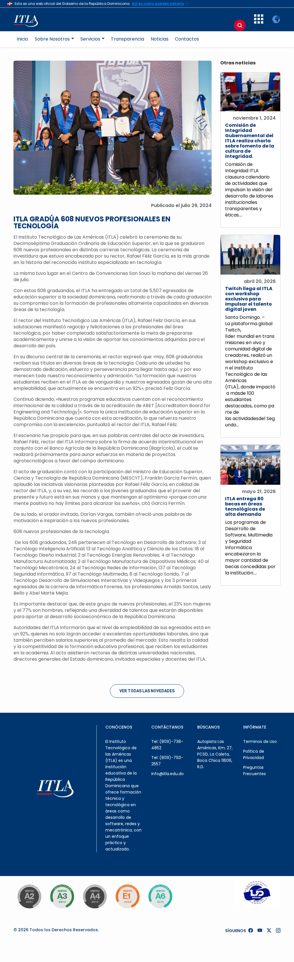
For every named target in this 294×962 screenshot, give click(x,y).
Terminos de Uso (260, 741)
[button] (258, 22)
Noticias (160, 39)
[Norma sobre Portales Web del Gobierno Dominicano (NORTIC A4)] (94, 896)
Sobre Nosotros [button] (52, 39)
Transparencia (127, 39)
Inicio (22, 39)
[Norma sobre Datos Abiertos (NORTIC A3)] (62, 896)
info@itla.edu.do (167, 774)
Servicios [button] (90, 39)
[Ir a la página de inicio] (28, 19)
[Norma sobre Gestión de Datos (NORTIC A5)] (160, 896)
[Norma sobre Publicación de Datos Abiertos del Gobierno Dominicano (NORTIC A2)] (29, 896)
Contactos (187, 39)
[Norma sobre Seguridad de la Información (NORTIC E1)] (127, 896)
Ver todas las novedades (147, 691)
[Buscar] (239, 25)
